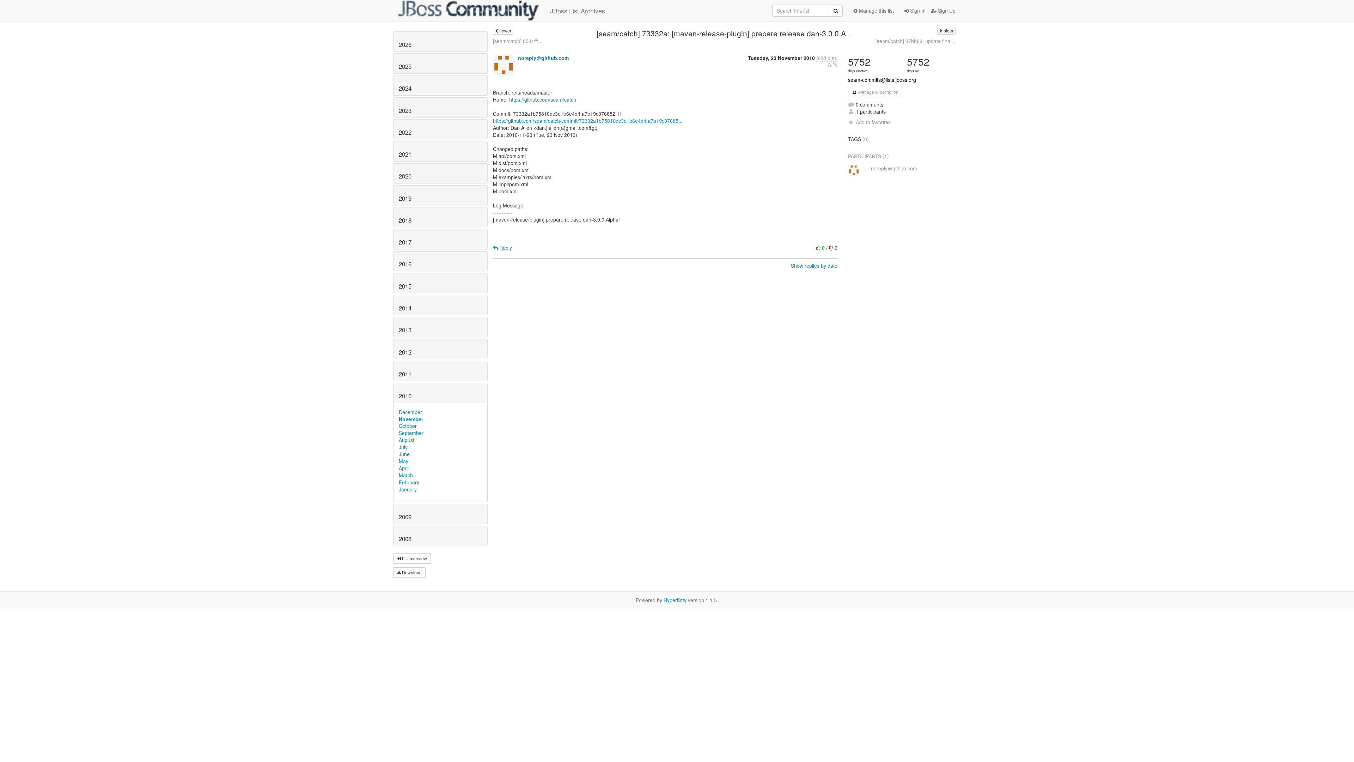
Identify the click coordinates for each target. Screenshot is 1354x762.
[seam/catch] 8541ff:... (517, 40)
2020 (405, 176)
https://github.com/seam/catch (542, 99)
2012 (405, 352)
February (409, 482)
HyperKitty (675, 600)
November (411, 419)
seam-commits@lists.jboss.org (882, 79)
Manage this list (876, 10)
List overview (414, 558)
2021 (405, 154)
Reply (505, 247)
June (404, 454)
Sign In (917, 10)
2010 (405, 396)
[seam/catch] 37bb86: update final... (916, 40)
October (408, 425)
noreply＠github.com (543, 57)
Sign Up (946, 10)
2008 (405, 538)
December (410, 412)
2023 (405, 110)
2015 (405, 286)
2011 (405, 374)
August (406, 439)
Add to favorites (873, 122)
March (406, 475)
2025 (405, 66)
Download (411, 572)
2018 (405, 220)
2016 (405, 264)
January (408, 489)
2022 (405, 132)
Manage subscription (877, 92)
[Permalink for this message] (835, 64)
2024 (405, 88)
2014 (405, 308)
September (411, 432)
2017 (405, 242)
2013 (405, 330)
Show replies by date (814, 265)
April (404, 468)
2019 (405, 198)
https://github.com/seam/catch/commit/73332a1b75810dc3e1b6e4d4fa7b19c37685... (588, 120)
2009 (405, 517)
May (403, 461)
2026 (405, 44)
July (403, 446)
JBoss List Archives (577, 10)
